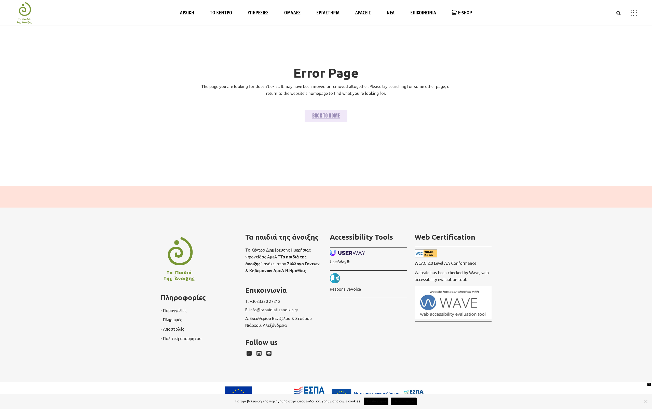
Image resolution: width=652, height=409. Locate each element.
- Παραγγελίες (173, 310)
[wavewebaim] (618, 12)
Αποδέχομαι (376, 401)
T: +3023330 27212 (262, 301)
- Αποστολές (172, 329)
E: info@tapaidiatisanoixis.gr (271, 310)
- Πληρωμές (171, 319)
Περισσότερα (403, 401)
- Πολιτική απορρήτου (180, 338)
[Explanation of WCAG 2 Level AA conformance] (453, 253)
